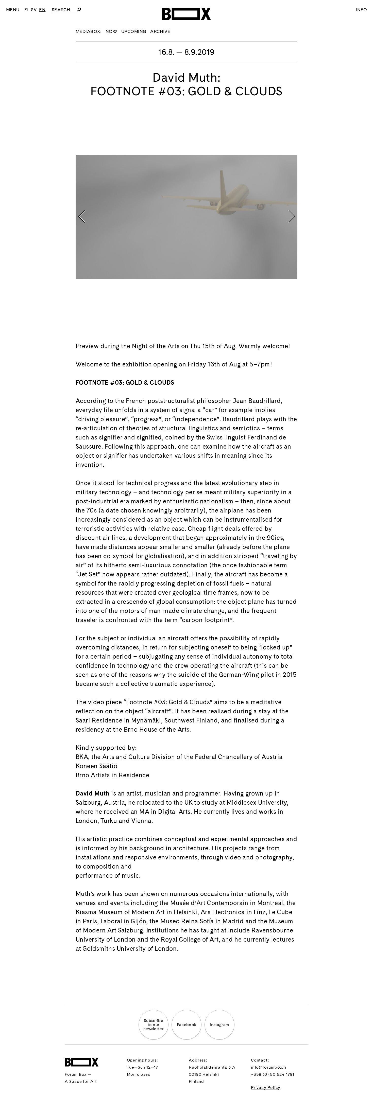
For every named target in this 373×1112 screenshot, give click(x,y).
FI (26, 9)
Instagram (219, 1024)
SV (34, 9)
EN (42, 9)
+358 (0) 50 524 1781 (272, 1074)
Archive (160, 31)
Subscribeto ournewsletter (153, 1024)
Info (361, 9)
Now (111, 31)
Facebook (186, 1024)
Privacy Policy (265, 1087)
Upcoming (133, 31)
